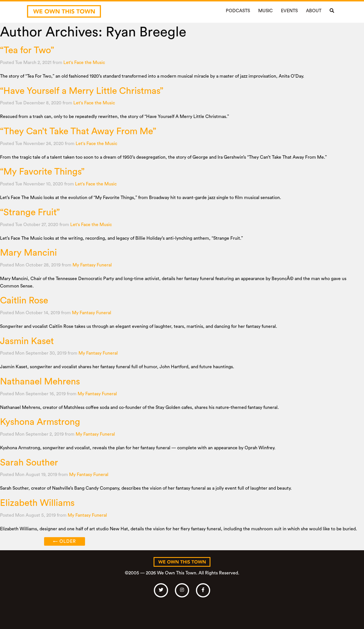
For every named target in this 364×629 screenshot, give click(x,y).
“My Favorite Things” (42, 171)
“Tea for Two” (27, 50)
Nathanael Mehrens (40, 381)
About (313, 11)
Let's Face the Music (84, 62)
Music (265, 11)
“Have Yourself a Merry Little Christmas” (81, 91)
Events (289, 11)
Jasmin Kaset (27, 341)
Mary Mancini (28, 252)
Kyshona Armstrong (40, 422)
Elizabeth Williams (37, 503)
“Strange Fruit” (30, 212)
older (64, 541)
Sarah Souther (29, 462)
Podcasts (238, 11)
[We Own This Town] (64, 11)
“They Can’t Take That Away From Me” (78, 131)
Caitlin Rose (24, 300)
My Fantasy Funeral (92, 265)
